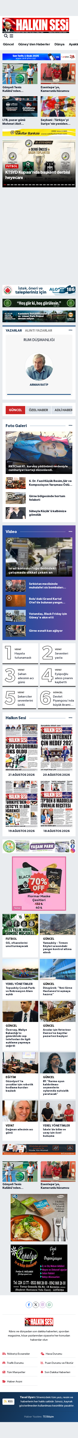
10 (37, 184)
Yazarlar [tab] (14, 330)
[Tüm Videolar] (70, 531)
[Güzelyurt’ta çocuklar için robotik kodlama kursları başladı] (20, 1062)
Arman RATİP (39, 384)
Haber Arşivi (14, 1381)
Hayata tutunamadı (23, 655)
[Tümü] (70, 718)
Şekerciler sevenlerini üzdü (25, 700)
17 (62, 184)
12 (44, 184)
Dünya (60, 44)
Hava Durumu (54, 1353)
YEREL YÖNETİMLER (19, 984)
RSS (10, 1401)
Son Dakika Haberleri (57, 1372)
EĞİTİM (11, 1077)
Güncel (8, 44)
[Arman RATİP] (39, 366)
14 (51, 184)
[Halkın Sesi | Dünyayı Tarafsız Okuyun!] (35, 25)
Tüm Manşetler (16, 1372)
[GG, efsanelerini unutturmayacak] (20, 924)
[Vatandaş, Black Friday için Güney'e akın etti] (16, 615)
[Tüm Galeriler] (70, 425)
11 (40, 184)
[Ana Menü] (11, 36)
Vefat (18, 649)
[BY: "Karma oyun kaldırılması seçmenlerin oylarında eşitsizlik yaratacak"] (58, 1062)
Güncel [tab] (15, 410)
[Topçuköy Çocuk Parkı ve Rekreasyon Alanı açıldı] (20, 969)
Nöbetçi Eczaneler (18, 1353)
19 (69, 184)
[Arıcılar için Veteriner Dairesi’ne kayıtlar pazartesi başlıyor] (58, 1011)
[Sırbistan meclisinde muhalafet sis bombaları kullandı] (16, 585)
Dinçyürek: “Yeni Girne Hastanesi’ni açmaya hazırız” (57, 991)
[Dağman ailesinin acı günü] (20, 1111)
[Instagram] (42, 1305)
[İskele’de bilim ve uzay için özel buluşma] (58, 1111)
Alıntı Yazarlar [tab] (38, 330)
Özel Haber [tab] (38, 410)
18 (66, 184)
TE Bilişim (48, 1416)
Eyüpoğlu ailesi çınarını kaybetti (64, 678)
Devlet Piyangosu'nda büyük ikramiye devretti (63, 701)
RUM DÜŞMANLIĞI (39, 340)
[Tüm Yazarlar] (70, 330)
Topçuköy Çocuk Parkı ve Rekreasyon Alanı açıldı (20, 991)
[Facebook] (29, 1305)
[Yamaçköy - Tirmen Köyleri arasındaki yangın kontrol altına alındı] (58, 924)
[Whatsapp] (49, 1305)
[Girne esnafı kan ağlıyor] (16, 630)
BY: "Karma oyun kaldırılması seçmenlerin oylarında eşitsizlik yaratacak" (56, 1087)
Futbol (11, 938)
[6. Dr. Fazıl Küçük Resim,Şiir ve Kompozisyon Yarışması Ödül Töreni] (16, 483)
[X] (36, 1305)
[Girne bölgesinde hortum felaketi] (16, 498)
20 (73, 184)
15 (55, 184)
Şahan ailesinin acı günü (26, 678)
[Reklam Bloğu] (39, 56)
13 (48, 184)
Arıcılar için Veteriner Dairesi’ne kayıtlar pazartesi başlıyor (57, 1033)
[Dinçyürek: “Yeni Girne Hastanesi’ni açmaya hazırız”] (58, 969)
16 (58, 184)
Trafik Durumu (15, 1363)
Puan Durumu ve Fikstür (59, 1363)
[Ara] (6, 36)
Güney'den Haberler (34, 44)
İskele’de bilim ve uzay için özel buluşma (54, 1132)
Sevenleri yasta (61, 655)
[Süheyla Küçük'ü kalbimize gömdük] (16, 513)
